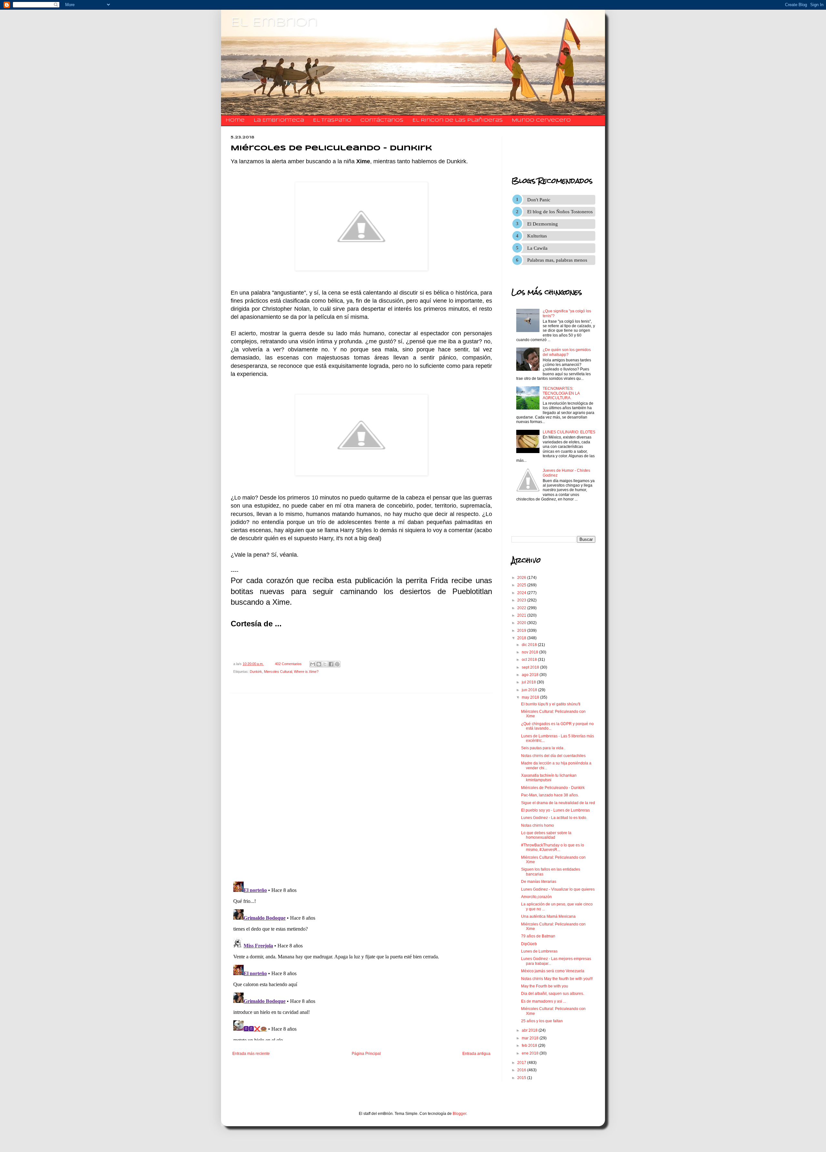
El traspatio (332, 120)
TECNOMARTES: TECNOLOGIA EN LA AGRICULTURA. (561, 393)
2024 (522, 593)
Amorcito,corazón (536, 896)
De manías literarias (538, 881)
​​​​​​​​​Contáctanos (381, 120)
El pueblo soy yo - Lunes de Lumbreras (555, 810)
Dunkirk (256, 671)
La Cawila (537, 248)
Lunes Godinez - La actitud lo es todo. (554, 817)
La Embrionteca (279, 120)
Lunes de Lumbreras (539, 951)
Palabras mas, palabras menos (557, 260)
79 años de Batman (538, 936)
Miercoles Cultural (278, 671)
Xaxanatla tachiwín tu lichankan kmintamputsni (549, 777)
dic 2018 (530, 644)
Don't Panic (538, 199)
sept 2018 (531, 667)
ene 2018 (530, 1053)
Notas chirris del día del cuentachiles (553, 755)
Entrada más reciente (251, 1053)
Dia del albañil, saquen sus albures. (552, 993)
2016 (522, 1070)
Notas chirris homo (537, 825)
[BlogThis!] (319, 664)
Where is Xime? (306, 671)
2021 (522, 615)
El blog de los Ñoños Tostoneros (560, 211)
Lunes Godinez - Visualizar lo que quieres (558, 889)
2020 (522, 623)
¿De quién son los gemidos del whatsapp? (567, 352)
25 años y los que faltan (542, 1021)
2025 (522, 585)
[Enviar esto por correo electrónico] (312, 664)
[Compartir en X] (325, 664)
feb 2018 (530, 1045)
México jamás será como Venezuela (552, 971)
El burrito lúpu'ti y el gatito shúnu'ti (550, 704)
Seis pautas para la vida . (543, 748)
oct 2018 (530, 659)
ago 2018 (530, 674)
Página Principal (366, 1053)
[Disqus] (361, 787)
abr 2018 (530, 1030)
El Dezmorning (542, 224)
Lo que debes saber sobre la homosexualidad (546, 835)
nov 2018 (530, 652)
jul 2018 (529, 682)
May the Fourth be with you (544, 986)
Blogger (459, 1113)
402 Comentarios (288, 664)
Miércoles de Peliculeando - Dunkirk (553, 787)
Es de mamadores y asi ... (543, 1001)
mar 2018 (530, 1038)
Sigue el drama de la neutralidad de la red (558, 803)
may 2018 (531, 697)
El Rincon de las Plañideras (457, 120)
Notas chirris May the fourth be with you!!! (557, 978)
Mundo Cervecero (541, 120)
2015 (522, 1078)
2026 (522, 577)
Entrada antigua (476, 1053)
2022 (522, 608)
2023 (522, 600)
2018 (522, 638)
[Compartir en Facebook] (331, 664)
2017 (522, 1062)
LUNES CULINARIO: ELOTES (569, 432)
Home (235, 120)
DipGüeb (529, 944)
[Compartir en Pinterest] (337, 664)
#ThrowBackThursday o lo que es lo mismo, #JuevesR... (552, 847)
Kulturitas (537, 235)
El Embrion (274, 22)
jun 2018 (530, 690)
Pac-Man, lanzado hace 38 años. (550, 795)
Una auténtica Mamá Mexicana (548, 916)
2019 (522, 630)
